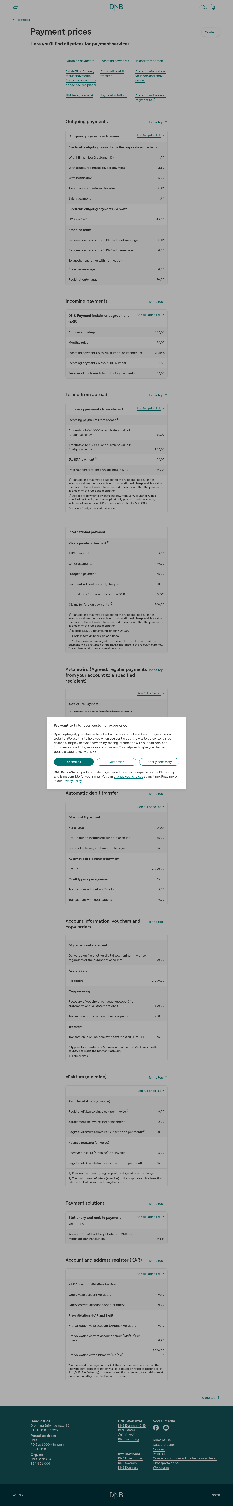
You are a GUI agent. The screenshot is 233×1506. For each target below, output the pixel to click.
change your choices (128, 776)
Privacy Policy (72, 781)
